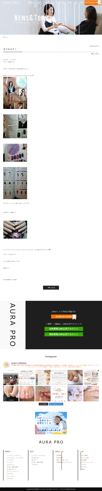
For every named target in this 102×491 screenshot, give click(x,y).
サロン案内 (84, 455)
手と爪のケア (35, 457)
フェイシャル (10, 476)
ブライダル (10, 478)
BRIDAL (64, 2)
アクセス (83, 467)
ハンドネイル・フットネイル (15, 457)
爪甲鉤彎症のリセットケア (64, 462)
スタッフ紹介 (85, 457)
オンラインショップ (87, 462)
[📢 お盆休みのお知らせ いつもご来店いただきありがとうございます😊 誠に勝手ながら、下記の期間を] (27, 377)
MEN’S (39, 2)
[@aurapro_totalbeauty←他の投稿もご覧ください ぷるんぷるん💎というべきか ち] (43, 393)
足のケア (34, 460)
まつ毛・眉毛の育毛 (12, 467)
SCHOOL (69, 2)
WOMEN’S (31, 2)
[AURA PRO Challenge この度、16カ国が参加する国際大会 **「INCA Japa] (10, 377)
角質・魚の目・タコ (62, 460)
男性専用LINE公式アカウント (63, 334)
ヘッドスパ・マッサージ (14, 455)
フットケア (10, 462)
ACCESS (81, 2)
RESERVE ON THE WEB (91, 2)
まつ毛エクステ (11, 469)
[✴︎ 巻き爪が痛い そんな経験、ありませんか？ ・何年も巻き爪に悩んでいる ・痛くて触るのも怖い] (75, 377)
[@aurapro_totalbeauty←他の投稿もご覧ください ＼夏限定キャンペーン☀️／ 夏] (43, 377)
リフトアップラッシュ (13, 471)
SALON (75, 2)
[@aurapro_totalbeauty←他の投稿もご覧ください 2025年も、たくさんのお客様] (59, 393)
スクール (83, 464)
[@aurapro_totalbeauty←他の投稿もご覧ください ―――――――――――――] (91, 393)
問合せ (83, 469)
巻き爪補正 (59, 457)
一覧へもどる (51, 287)
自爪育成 (59, 455)
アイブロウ (10, 474)
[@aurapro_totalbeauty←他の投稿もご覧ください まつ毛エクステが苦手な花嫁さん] (75, 393)
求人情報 (83, 460)
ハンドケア (10, 460)
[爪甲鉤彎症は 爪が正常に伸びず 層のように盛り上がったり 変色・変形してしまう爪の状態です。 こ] (10, 393)
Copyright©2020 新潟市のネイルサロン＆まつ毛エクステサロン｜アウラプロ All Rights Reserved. (51, 489)
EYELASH (57, 2)
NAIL (52, 2)
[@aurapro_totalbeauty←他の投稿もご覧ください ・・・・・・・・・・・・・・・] (91, 377)
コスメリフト (10, 464)
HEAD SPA (47, 2)
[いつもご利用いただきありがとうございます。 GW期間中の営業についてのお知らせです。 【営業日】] (59, 377)
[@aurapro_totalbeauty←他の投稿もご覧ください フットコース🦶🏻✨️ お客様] (27, 393)
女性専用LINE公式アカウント (63, 329)
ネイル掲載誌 (96, 53)
